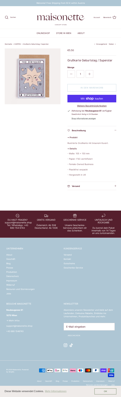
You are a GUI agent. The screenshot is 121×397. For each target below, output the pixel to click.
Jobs (8, 293)
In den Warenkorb (92, 87)
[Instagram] (65, 345)
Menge (70, 67)
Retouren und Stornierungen (20, 289)
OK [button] (105, 391)
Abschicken (74, 335)
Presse (9, 267)
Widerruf (10, 285)
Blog (8, 263)
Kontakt (67, 259)
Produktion (11, 272)
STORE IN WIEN (63, 33)
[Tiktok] (71, 345)
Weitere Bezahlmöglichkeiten (92, 106)
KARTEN (17, 44)
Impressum (11, 280)
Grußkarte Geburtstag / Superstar (36, 44)
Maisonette (16, 370)
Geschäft (10, 259)
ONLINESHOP (43, 33)
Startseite (8, 44)
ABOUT (81, 33)
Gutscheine (69, 263)
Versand (68, 254)
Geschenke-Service (73, 267)
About (9, 254)
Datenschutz (12, 276)
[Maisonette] (60, 17)
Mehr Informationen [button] (55, 391)
